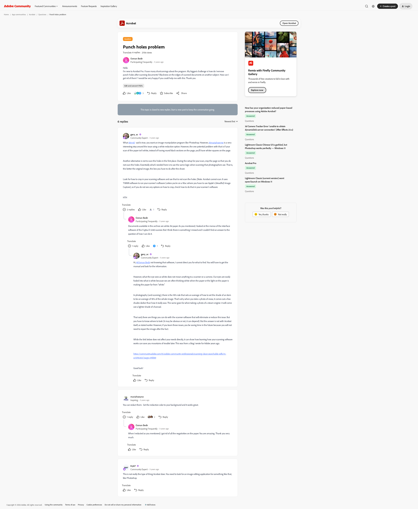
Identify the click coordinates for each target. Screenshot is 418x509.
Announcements (69, 6)
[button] (387, 6)
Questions (42, 14)
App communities (19, 14)
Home (6, 14)
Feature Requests (89, 6)
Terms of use (70, 504)
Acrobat (32, 14)
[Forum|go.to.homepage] (17, 6)
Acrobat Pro (250, 163)
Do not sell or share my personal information (123, 504)
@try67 (132, 142)
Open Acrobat (289, 23)
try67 (133, 465)
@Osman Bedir (143, 262)
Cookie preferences (94, 504)
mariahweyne (137, 396)
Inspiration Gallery (109, 6)
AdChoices (151, 504)
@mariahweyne (216, 142)
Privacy (81, 504)
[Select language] (373, 6)
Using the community (54, 504)
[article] (177, 172)
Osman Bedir (136, 58)
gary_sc (134, 134)
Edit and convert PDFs (133, 86)
